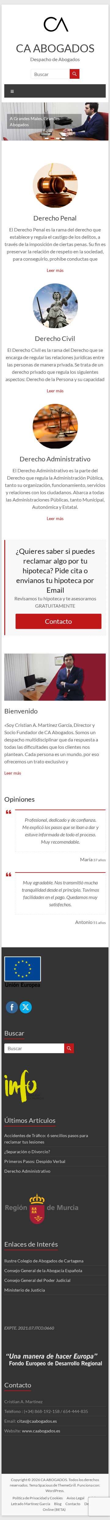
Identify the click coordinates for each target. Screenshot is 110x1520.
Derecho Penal (55, 218)
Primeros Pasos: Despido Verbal (34, 1161)
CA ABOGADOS (55, 48)
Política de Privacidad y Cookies (38, 1498)
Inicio (92, 1498)
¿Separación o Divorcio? (27, 1151)
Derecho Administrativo (55, 459)
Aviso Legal (75, 1498)
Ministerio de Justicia (24, 1290)
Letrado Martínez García (30, 1503)
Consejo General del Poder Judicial (37, 1280)
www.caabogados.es (41, 1430)
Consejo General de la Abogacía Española (43, 1270)
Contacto (58, 621)
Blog (57, 1503)
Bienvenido (21, 711)
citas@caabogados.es (37, 1421)
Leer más (55, 270)
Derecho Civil (55, 338)
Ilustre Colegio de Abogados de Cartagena (43, 1260)
